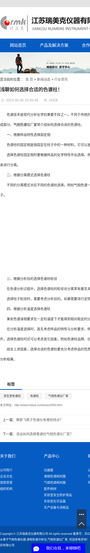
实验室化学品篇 (55, 501)
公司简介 (6, 470)
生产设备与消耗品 (56, 507)
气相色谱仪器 (17, 539)
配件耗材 (50, 488)
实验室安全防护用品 (58, 495)
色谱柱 (34, 396)
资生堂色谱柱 (12, 396)
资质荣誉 (6, 482)
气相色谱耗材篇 (55, 482)
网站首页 (18, 45)
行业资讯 (61, 79)
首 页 (29, 79)
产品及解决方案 (54, 45)
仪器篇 (48, 470)
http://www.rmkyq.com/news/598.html (38, 405)
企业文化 (6, 476)
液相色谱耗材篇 (55, 476)
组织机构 (6, 488)
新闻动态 (43, 79)
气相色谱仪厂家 (58, 396)
